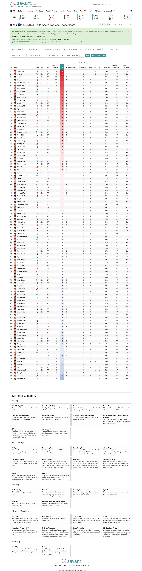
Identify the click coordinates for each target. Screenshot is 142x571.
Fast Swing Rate (47, 448)
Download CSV (96, 55)
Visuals (69, 11)
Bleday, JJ (19, 355)
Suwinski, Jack (21, 318)
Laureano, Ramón (21, 370)
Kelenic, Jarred (21, 289)
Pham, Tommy (21, 309)
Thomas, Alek (20, 323)
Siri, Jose (19, 74)
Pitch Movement (47, 490)
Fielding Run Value (48, 528)
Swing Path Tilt (78, 459)
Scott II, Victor (21, 146)
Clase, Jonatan (21, 231)
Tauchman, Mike (21, 321)
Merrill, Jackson (21, 88)
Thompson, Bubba (22, 271)
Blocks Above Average (110, 528)
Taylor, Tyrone (20, 207)
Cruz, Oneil (20, 149)
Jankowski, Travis (21, 193)
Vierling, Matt (20, 210)
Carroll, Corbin (21, 129)
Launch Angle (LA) (48, 406)
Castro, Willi (20, 364)
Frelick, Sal (20, 158)
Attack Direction (47, 459)
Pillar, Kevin (20, 199)
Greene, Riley (20, 338)
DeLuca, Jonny (21, 152)
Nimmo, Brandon (21, 303)
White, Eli (19, 274)
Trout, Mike (20, 326)
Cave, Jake (20, 286)
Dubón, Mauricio (21, 184)
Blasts (14, 473)
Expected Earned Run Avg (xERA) (53, 501)
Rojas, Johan (20, 109)
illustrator (21, 11)
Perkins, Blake (20, 94)
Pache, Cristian (21, 138)
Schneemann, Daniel (22, 205)
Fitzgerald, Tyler (21, 190)
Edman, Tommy (21, 187)
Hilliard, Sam (20, 242)
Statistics (98, 11)
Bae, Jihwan (20, 277)
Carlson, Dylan (21, 332)
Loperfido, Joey (21, 294)
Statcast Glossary (24, 395)
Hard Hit (106, 406)
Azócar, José (20, 219)
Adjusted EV (46, 429)
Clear (103, 55)
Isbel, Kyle (19, 103)
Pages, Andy (20, 257)
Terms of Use (57, 565)
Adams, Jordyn (21, 213)
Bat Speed (15, 448)
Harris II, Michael (21, 115)
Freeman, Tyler (21, 358)
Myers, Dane (20, 251)
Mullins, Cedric (21, 167)
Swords (44, 473)
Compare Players (79, 11)
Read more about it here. (63, 39)
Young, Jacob (20, 71)
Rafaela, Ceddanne (22, 120)
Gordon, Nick (20, 234)
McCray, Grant (20, 373)
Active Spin (76, 490)
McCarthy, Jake (21, 144)
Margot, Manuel (21, 297)
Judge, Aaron (20, 376)
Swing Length (77, 448)
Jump (105, 516)
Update (87, 55)
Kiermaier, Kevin (21, 91)
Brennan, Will (20, 283)
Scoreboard (39, 11)
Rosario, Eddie (21, 312)
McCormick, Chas (21, 196)
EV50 (13, 429)
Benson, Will (20, 225)
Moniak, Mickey (21, 135)
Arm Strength (46, 516)
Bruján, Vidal (20, 173)
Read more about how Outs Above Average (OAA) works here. (29, 36)
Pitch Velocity (16, 490)
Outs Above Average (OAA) (21, 528)
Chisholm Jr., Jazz (22, 176)
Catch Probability (78, 528)
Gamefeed (30, 11)
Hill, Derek (19, 239)
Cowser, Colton (21, 181)
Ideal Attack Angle (18, 459)
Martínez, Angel (21, 300)
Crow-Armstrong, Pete (23, 83)
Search (62, 11)
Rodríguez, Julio (21, 106)
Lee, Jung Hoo (21, 292)
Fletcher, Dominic (21, 335)
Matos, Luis (20, 344)
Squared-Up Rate (109, 459)
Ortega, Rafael (21, 254)
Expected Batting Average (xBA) (83, 415)
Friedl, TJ (19, 367)
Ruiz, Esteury (20, 265)
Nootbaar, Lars (21, 306)
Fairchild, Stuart (21, 155)
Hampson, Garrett (22, 132)
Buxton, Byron (20, 126)
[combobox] (112, 4)
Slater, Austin (20, 315)
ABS (91, 11)
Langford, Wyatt (21, 245)
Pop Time (15, 516)
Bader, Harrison (21, 100)
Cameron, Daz (21, 228)
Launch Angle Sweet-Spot (20, 415)
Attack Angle (107, 448)
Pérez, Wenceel (21, 260)
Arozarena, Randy (22, 216)
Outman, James (21, 170)
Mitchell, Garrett (21, 164)
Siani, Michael (20, 80)
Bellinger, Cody (21, 222)
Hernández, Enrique (22, 236)
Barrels (75, 406)
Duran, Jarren (20, 112)
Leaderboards (109, 11)
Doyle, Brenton (21, 77)
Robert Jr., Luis (21, 202)
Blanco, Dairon (21, 280)
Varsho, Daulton (21, 123)
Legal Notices (77, 565)
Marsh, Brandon (21, 248)
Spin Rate (106, 490)
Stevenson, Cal (21, 268)
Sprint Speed (16, 547)
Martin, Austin (21, 361)
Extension (15, 501)
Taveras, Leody (21, 141)
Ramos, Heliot (21, 379)
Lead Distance (77, 516)
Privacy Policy (67, 565)
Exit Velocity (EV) (17, 406)
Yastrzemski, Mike (22, 329)
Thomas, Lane (21, 352)
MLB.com (86, 565)
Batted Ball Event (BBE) (50, 415)
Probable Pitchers (51, 11)
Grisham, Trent (21, 161)
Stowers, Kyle (20, 350)
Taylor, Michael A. (21, 97)
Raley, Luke (20, 263)
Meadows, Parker (21, 117)
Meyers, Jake (20, 86)
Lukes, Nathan (21, 341)
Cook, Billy (19, 178)
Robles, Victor (21, 347)
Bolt (43, 547)
